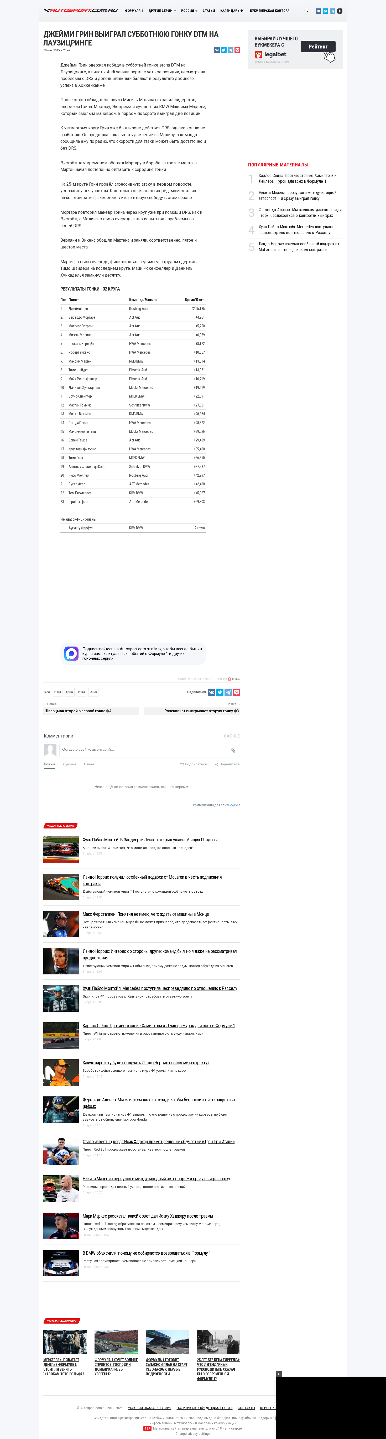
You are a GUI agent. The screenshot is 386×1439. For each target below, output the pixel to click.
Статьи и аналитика (61, 1321)
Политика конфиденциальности (205, 1408)
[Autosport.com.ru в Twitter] (325, 11)
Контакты (246, 1408)
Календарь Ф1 (232, 11)
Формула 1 (134, 11)
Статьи (209, 11)
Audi (93, 692)
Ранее (89, 763)
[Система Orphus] (234, 679)
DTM (57, 692)
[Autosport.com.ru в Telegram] (332, 11)
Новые (49, 763)
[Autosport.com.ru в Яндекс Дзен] (339, 11)
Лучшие (69, 763)
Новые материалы (60, 826)
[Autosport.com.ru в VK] (318, 11)
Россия (188, 11)
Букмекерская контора (269, 11)
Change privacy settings (193, 1434)
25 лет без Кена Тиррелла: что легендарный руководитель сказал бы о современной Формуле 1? (218, 1369)
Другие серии (160, 11)
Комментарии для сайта (216, 805)
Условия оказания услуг (149, 1408)
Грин (69, 692)
